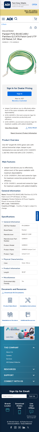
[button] (37, 216)
